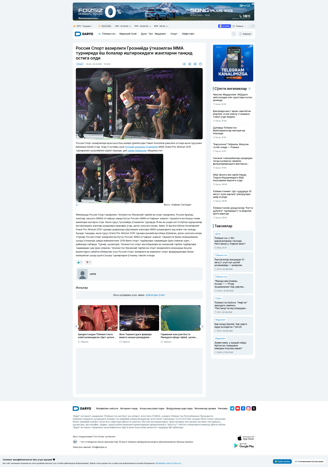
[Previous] (76, 326)
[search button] (234, 34)
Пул (151, 34)
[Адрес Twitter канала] (254, 408)
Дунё (144, 34)
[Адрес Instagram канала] (248, 408)
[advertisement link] (224, 26)
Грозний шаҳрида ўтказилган (141, 146)
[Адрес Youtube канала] (237, 408)
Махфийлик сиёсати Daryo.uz (168, 463)
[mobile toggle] (99, 33)
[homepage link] (84, 34)
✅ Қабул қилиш (282, 461)
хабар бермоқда (137, 150)
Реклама (222, 408)
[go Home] (82, 408)
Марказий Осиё (128, 34)
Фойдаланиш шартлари (179, 408)
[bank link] (104, 26)
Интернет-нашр (129, 408)
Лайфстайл (188, 34)
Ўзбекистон (108, 34)
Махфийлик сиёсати (107, 408)
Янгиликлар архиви (205, 408)
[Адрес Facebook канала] (243, 408)
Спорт (173, 34)
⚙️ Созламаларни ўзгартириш (309, 461)
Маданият (160, 34)
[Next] (202, 326)
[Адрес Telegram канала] (232, 408)
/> (77, 204)
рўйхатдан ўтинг (155, 295)
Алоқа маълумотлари (152, 408)
